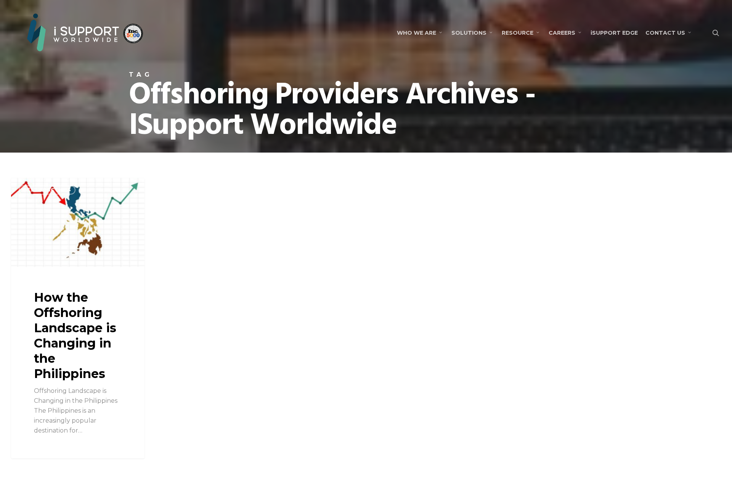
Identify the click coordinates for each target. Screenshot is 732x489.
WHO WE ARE (416, 33)
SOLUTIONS (468, 33)
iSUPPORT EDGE (614, 33)
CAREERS (562, 33)
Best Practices (47, 190)
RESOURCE (517, 33)
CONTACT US (665, 33)
